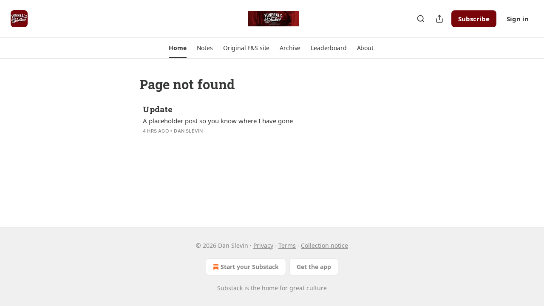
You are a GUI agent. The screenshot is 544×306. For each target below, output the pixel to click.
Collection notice (324, 245)
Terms (287, 245)
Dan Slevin (188, 131)
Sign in (518, 18)
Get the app (314, 267)
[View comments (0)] (204, 142)
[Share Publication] (439, 18)
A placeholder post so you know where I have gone (218, 120)
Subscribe (474, 18)
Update (157, 109)
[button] (177, 48)
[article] (272, 125)
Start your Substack (250, 267)
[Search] (420, 18)
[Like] (148, 142)
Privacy (263, 245)
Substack (230, 288)
